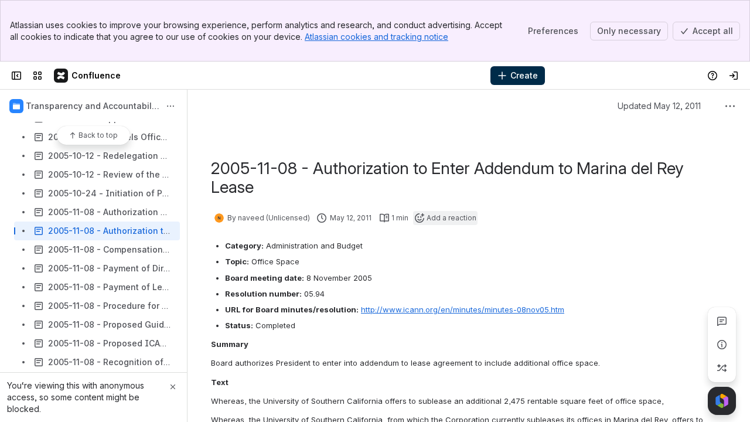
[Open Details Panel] (721, 344)
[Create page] (721, 368)
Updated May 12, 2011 (659, 106)
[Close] (173, 387)
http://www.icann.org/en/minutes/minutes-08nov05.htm (462, 309)
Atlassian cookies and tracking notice (376, 37)
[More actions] (170, 106)
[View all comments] (721, 321)
